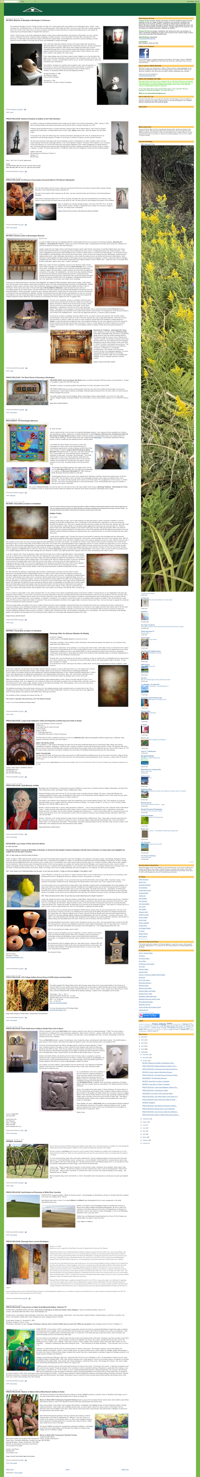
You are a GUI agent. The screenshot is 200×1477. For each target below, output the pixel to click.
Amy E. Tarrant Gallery (146, 953)
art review (147, 1026)
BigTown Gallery (144, 985)
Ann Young (142, 906)
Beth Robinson (143, 939)
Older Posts (125, 1469)
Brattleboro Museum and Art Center (149, 999)
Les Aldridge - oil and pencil (150, 684)
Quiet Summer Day (154, 758)
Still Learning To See (148, 144)
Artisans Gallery (144, 969)
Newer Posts (10, 1469)
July (144, 1125)
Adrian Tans (142, 882)
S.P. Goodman (145, 842)
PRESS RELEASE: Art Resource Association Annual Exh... (160, 1069)
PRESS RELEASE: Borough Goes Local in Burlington (27, 1241)
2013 (142, 1040)
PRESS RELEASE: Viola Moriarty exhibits (22, 785)
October (145, 1060)
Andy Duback (143, 898)
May (144, 1131)
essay (165, 1027)
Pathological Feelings (155, 653)
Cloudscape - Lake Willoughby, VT (159, 686)
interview (173, 1027)
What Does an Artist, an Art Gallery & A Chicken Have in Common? (167, 791)
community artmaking (144, 1027)
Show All (191, 862)
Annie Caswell (143, 917)
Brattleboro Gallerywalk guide (147, 996)
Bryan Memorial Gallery (146, 1002)
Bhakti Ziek (144, 829)
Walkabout (12, 495)
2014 (142, 1037)
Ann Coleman (143, 901)
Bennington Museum (145, 983)
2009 (142, 1052)
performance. (149, 1029)
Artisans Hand (143, 972)
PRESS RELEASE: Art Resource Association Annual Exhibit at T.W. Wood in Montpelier (40, 180)
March (145, 1137)
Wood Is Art (145, 738)
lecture (181, 1027)
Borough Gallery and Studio (147, 991)
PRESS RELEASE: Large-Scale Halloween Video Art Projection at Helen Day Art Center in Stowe (44, 721)
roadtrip (191, 1029)
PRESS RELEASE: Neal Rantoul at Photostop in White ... (159, 1106)
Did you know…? (146, 633)
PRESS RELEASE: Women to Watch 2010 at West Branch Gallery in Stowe (35, 1392)
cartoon (180, 1026)
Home (67, 1469)
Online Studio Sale (146, 771)
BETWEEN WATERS (147, 756)
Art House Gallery (144, 958)
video (154, 1031)
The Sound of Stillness (148, 856)
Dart (150, 777)
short (149, 1031)
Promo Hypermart (146, 857)
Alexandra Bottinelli (145, 885)
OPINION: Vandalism (14, 1141)
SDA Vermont (145, 664)
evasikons (144, 611)
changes (188, 1026)
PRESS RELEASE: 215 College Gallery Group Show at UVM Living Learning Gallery (39, 977)
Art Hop (141, 1024)
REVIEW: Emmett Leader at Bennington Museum (25, 236)
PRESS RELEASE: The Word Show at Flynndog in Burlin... (160, 1075)
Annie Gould (142, 920)
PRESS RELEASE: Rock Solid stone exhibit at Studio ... (159, 1099)
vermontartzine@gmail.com (147, 38)
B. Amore (141, 931)
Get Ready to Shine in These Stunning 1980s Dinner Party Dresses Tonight (162, 626)
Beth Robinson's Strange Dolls (151, 769)
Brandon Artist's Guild (145, 994)
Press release (13, 227)
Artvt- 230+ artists (144, 980)
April (144, 1134)
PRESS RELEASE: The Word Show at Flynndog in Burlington (30, 377)
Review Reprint (176, 1024)
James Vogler (145, 638)
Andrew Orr (142, 896)
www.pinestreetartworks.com (14, 957)
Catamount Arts (143, 1010)
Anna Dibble (142, 909)
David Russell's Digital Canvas (151, 651)
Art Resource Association (146, 964)
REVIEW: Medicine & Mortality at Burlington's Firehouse (28, 20)
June (144, 1128)
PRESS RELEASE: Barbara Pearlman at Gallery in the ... (159, 1066)
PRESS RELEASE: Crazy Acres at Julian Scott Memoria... (160, 1112)
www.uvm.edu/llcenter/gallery (58, 1003)
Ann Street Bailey (144, 904)
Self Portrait (152, 713)
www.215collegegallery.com (58, 1010)
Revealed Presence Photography (151, 809)
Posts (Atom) (18, 1472)
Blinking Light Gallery (145, 988)
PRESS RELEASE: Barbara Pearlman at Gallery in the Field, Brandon (33, 119)
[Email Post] (25, 109)
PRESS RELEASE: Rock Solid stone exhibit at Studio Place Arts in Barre (34, 1028)
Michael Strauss (146, 803)
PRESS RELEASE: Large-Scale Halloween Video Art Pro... (160, 1087)
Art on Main (142, 961)
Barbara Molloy (143, 934)
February (145, 1140)
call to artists (170, 1026)
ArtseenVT (142, 977)
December (146, 1054)
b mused (144, 724)
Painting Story (145, 711)
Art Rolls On (145, 598)
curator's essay (156, 1027)
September (146, 1119)
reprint (11, 714)
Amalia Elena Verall (145, 890)
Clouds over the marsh (155, 844)
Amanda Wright (143, 893)
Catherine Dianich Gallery (146, 1012)
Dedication (147, 1024)
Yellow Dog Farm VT (147, 631)
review (11, 112)
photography (158, 1029)
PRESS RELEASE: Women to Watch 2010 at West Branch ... (161, 1115)
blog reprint (155, 1026)
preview (165, 1029)
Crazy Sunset (153, 639)
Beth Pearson (143, 936)
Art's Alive (142, 966)
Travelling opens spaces (148, 593)
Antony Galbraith (144, 923)
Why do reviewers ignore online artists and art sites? (156, 679)
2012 (142, 1043)
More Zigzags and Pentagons (157, 739)
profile (170, 1029)
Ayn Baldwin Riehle (145, 928)
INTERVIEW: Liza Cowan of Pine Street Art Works (25, 844)
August (145, 1122)
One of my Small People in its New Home (160, 600)
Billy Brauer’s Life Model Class (157, 699)
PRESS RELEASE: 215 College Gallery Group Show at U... (160, 1096)
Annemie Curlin (143, 912)
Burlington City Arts (145, 1004)
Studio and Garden (147, 815)
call (162, 1026)
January (145, 1143)
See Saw (144, 678)
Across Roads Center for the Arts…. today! (153, 804)
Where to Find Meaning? (156, 817)
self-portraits (143, 1031)
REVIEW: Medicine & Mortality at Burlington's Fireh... (158, 1063)
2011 (142, 1046)
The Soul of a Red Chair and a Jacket (151, 811)
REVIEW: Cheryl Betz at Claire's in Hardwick (23, 504)
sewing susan (145, 776)
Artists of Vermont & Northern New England (152, 975)
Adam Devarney (144, 879)
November (146, 1057)
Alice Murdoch (143, 887)
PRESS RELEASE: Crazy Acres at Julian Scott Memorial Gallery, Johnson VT (36, 1307)
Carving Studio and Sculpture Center (150, 1007)
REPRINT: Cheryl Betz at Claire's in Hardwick (23, 631)
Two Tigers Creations (148, 625)
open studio (189, 1027)
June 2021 (152, 666)
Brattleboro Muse (146, 789)
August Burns (143, 925)
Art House (142, 956)
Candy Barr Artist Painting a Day (151, 698)
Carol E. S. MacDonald (148, 751)
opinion (12, 1185)
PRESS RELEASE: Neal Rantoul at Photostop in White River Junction (33, 1192)
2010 (142, 1049)
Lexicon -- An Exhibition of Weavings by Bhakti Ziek (163, 830)
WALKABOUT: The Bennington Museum (22, 421)
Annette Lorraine (144, 915)
